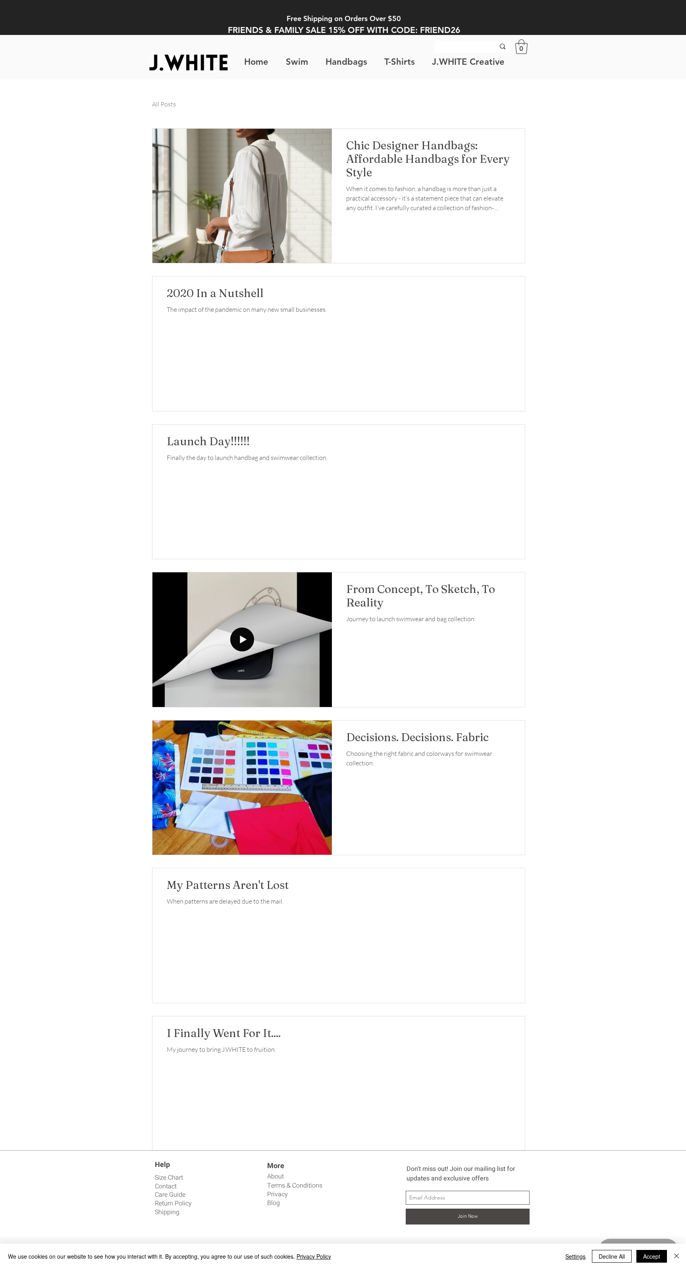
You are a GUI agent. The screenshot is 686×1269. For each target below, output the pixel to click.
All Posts (164, 104)
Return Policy (173, 1203)
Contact (166, 1186)
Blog (273, 1203)
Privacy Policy (314, 1256)
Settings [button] (575, 1256)
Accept (651, 1256)
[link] (521, 46)
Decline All (612, 1256)
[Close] (676, 1256)
